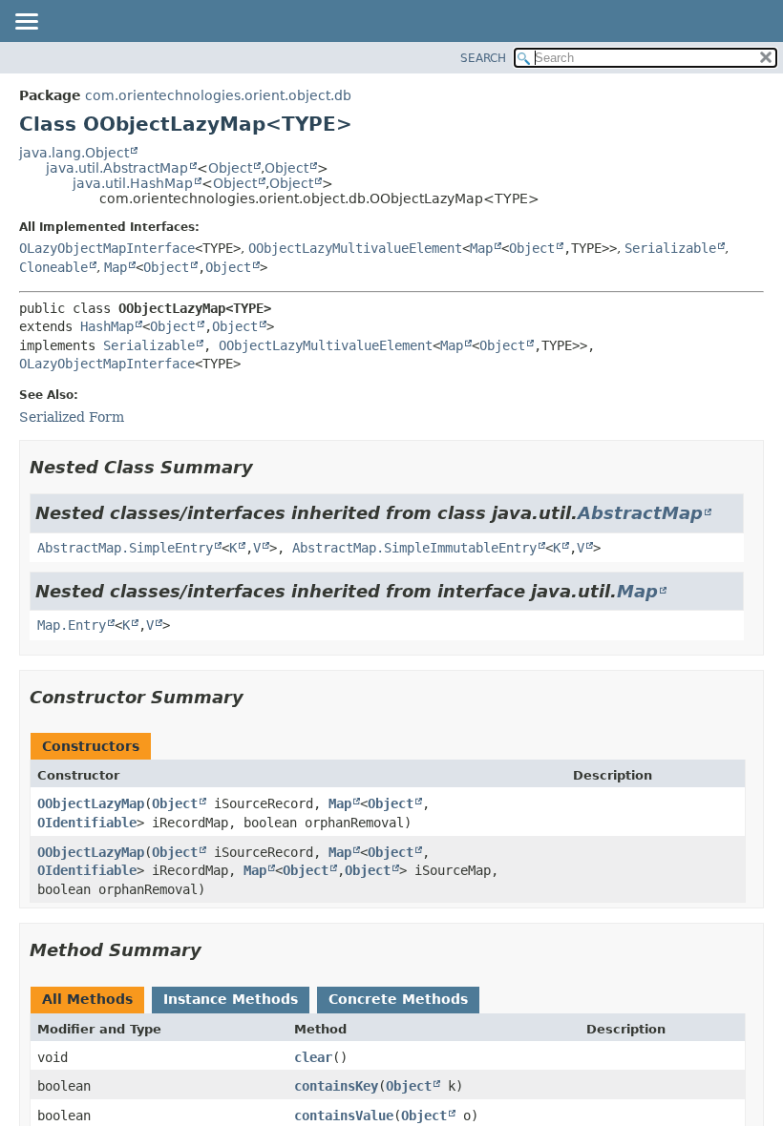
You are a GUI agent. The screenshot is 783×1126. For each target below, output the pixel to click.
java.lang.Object (74, 152)
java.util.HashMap (133, 183)
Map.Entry (71, 625)
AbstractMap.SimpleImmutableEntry (414, 547)
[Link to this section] (266, 467)
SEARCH (483, 58)
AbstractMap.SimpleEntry (125, 547)
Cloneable (53, 267)
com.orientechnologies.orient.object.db (218, 95)
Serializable (670, 248)
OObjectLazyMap (90, 803)
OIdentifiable (87, 822)
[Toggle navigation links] (26, 23)
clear (313, 1057)
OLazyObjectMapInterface (107, 248)
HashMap (107, 326)
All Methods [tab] (87, 999)
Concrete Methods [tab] (398, 999)
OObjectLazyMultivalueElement (355, 248)
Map (481, 248)
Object (230, 168)
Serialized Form (71, 417)
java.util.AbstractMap (117, 168)
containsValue (343, 1115)
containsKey (336, 1086)
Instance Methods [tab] (230, 999)
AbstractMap (640, 513)
